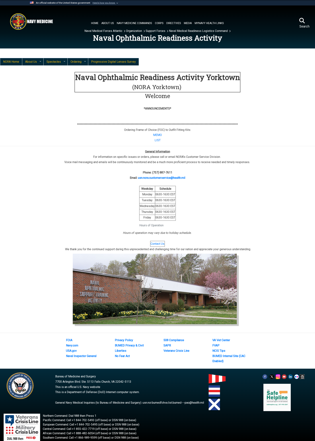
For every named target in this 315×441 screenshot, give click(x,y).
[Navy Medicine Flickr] (296, 376)
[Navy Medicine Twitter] (271, 376)
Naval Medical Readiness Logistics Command (198, 31)
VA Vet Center (221, 340)
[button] (106, 3)
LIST (158, 140)
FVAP (215, 345)
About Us (29, 62)
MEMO (157, 135)
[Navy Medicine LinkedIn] (290, 376)
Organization (134, 31)
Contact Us (157, 243)
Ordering (74, 62)
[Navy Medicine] (31, 21)
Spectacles (52, 62)
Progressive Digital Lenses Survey (113, 61)
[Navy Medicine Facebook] (264, 376)
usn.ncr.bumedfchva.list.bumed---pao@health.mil (173, 402)
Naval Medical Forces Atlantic (103, 31)
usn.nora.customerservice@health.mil (161, 177)
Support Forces (156, 31)
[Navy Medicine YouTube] (284, 376)
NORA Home (11, 61)
